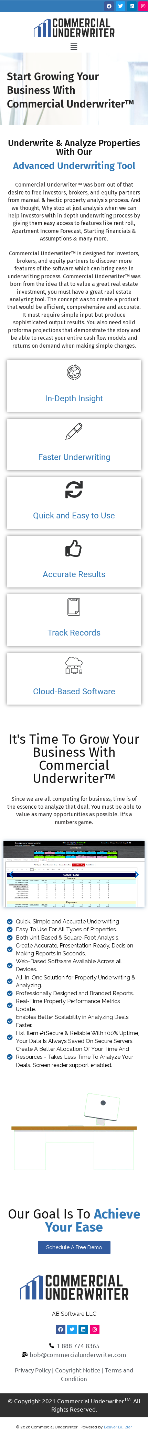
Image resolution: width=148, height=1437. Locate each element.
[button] (74, 46)
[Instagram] (143, 6)
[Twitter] (120, 6)
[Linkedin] (132, 6)
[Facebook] (109, 6)
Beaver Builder (118, 1427)
